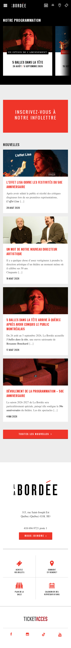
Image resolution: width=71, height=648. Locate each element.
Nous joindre (34, 535)
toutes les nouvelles (34, 434)
